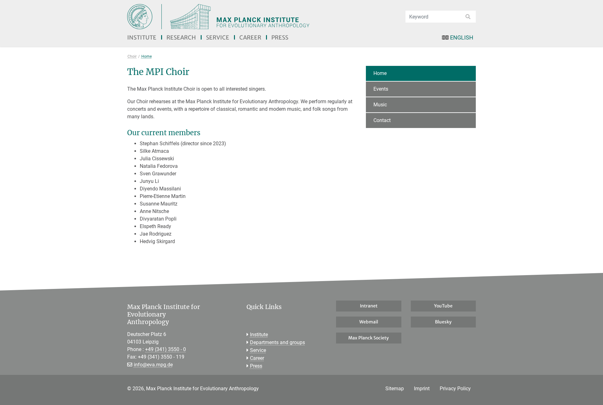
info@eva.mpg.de (153, 365)
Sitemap (394, 389)
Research (181, 37)
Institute (141, 37)
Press (279, 37)
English (461, 37)
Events (380, 89)
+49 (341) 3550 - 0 (165, 349)
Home (380, 73)
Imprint (422, 389)
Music (380, 105)
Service (217, 37)
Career (250, 37)
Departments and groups (277, 342)
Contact (382, 120)
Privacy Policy (455, 389)
